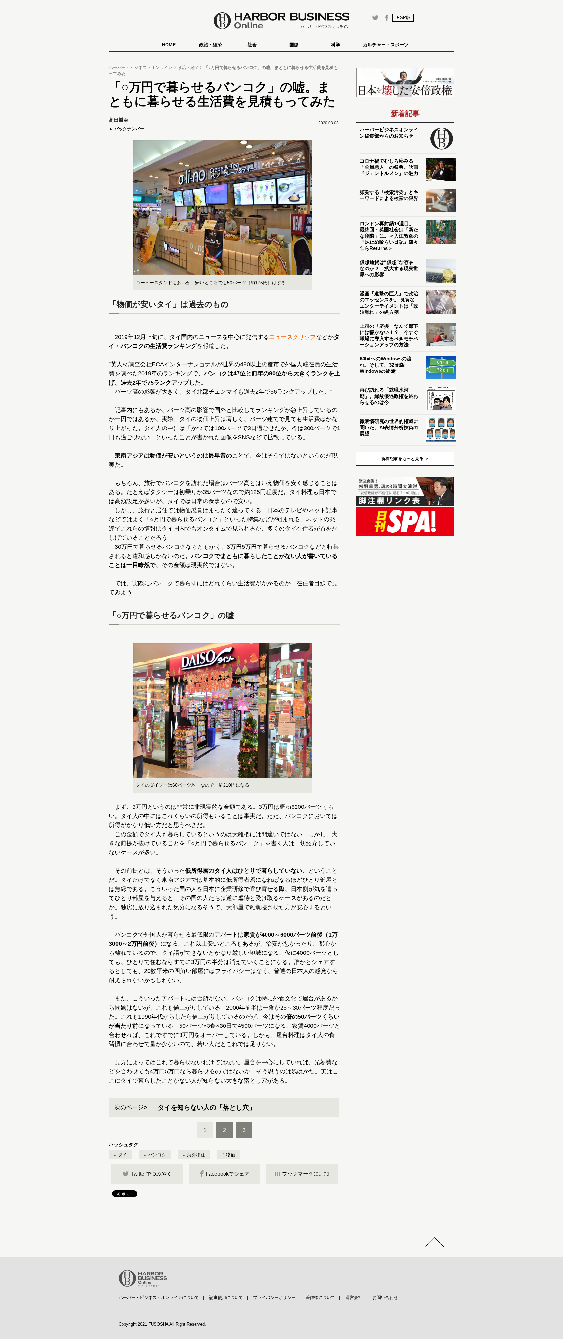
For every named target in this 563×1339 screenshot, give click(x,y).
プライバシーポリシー (274, 1297)
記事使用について (226, 1297)
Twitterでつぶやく (151, 1174)
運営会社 (353, 1297)
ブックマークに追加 (301, 1174)
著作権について (320, 1297)
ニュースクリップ (292, 337)
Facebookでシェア (228, 1174)
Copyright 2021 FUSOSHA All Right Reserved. (162, 1324)
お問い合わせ (385, 1297)
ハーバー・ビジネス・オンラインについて (159, 1297)
